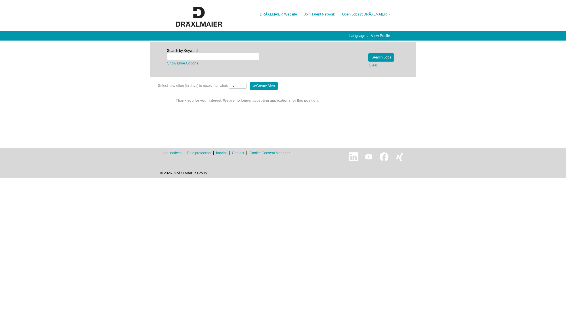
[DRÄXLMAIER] (199, 17)
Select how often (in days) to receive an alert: (193, 86)
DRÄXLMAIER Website (278, 14)
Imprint (221, 153)
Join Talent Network (319, 14)
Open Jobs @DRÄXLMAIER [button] (365, 14)
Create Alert (265, 86)
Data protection (199, 153)
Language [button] (357, 36)
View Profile (380, 36)
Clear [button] (373, 65)
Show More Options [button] (182, 63)
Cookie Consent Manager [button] (269, 153)
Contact (238, 153)
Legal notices (171, 153)
